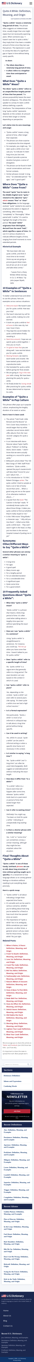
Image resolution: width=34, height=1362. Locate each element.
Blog (5, 1321)
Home (5, 1310)
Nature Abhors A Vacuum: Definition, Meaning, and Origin (17, 984)
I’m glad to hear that (14, 347)
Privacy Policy (17, 1360)
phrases (20, 866)
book (22, 500)
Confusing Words (10, 1086)
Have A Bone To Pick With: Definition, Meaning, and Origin (17, 993)
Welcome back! (12, 306)
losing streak (26, 384)
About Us (7, 1315)
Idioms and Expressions (12, 1081)
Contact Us (8, 1326)
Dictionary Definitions (12, 1076)
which (5, 200)
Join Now (17, 1111)
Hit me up (22, 647)
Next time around (13, 339)
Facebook (14, 1045)
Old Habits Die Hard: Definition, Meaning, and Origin (16, 1018)
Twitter (5, 1045)
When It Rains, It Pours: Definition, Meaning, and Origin (16, 948)
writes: (22, 480)
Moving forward (12, 356)
